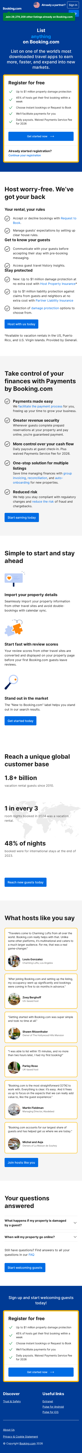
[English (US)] (36, 5)
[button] (39, 17)
